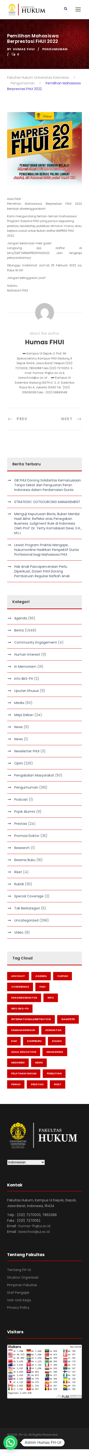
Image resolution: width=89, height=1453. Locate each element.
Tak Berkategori (27, 908)
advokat (18, 976)
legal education (23, 1052)
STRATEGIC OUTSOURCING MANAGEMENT (47, 501)
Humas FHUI (24, 49)
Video (18, 932)
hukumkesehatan (24, 997)
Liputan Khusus (26, 690)
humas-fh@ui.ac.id (34, 1226)
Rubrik (19, 884)
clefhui (62, 976)
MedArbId (18, 1062)
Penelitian (54, 1073)
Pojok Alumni (24, 811)
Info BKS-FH (23, 678)
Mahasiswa (55, 1052)
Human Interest (27, 654)
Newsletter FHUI (26, 751)
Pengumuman (55, 49)
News (18, 727)
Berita (19, 630)
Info (50, 997)
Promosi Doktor (26, 835)
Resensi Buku (24, 860)
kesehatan (53, 1030)
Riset (18, 872)
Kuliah (56, 1041)
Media (19, 702)
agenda (41, 976)
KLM (14, 1041)
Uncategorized (26, 920)
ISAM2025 (68, 1019)
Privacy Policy (18, 1307)
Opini (18, 763)
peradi (15, 1084)
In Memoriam (25, 666)
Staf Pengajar (18, 1292)
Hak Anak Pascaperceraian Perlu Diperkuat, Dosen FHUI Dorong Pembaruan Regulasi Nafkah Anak (42, 571)
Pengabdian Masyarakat (34, 775)
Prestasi (20, 823)
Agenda (20, 618)
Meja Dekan (23, 715)
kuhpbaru (34, 1041)
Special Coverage (28, 896)
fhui (42, 987)
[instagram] (34, 1441)
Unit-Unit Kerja (19, 1300)
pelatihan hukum (23, 1073)
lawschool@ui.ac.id (34, 1231)
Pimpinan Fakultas (22, 1285)
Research (22, 847)
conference (20, 987)
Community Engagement (35, 642)
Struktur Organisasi (22, 1277)
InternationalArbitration (31, 1019)
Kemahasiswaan (23, 1030)
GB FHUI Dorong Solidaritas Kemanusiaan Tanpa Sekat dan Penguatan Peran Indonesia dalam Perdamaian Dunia (47, 485)
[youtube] (25, 1441)
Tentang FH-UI (19, 1269)
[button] (10, 1442)
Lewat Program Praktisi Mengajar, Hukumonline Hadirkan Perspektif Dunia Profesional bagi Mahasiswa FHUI (46, 550)
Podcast (21, 799)
